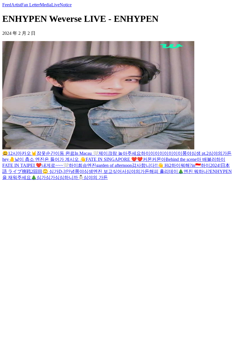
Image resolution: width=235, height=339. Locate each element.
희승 (82, 165)
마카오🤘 (27, 153)
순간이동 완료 (60, 153)
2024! (215, 165)
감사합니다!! (145, 165)
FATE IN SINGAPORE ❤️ (111, 159)
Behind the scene (181, 159)
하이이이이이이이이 (161, 153)
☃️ (81, 177)
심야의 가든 (96, 177)
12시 (12, 153)
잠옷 (41, 153)
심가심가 (46, 177)
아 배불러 (206, 159)
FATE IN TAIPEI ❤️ (22, 165)
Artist (16, 4)
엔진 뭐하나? (197, 171)
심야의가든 (220, 153)
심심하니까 (66, 177)
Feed (6, 4)
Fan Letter (30, 4)
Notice (66, 4)
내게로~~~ (52, 165)
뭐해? (186, 165)
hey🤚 (8, 159)
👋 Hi (163, 165)
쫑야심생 (84, 171)
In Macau (84, 153)
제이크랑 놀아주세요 (120, 153)
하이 (220, 159)
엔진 (91, 165)
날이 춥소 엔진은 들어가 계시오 (47, 159)
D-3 (62, 171)
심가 (53, 171)
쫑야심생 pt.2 (195, 153)
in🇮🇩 (196, 165)
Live (55, 4)
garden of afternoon (114, 165)
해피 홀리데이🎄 (166, 171)
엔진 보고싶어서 (109, 171)
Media (45, 4)
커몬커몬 (152, 159)
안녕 (70, 171)
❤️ (140, 159)
